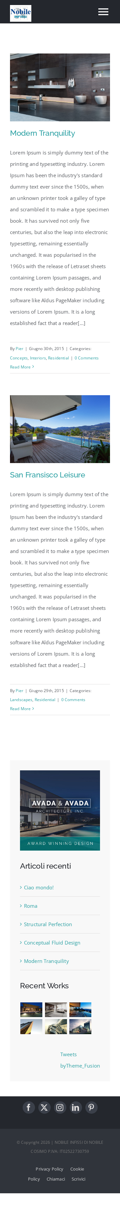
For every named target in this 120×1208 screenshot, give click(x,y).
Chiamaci (56, 1179)
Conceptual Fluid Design (52, 942)
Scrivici (78, 1179)
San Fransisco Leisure (47, 474)
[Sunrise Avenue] (31, 1009)
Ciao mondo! (39, 887)
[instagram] (60, 1107)
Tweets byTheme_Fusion (80, 1060)
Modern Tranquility (42, 132)
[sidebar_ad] (60, 772)
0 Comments (87, 358)
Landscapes (21, 699)
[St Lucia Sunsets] (80, 1009)
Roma (31, 905)
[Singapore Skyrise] (55, 1009)
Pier (19, 348)
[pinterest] (91, 1107)
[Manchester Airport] (80, 1026)
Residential (58, 358)
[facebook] (29, 1107)
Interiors (38, 358)
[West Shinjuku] (55, 1026)
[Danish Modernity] (31, 1026)
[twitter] (44, 1107)
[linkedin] (76, 1107)
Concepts (19, 358)
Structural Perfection (48, 924)
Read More (20, 367)
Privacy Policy (49, 1169)
